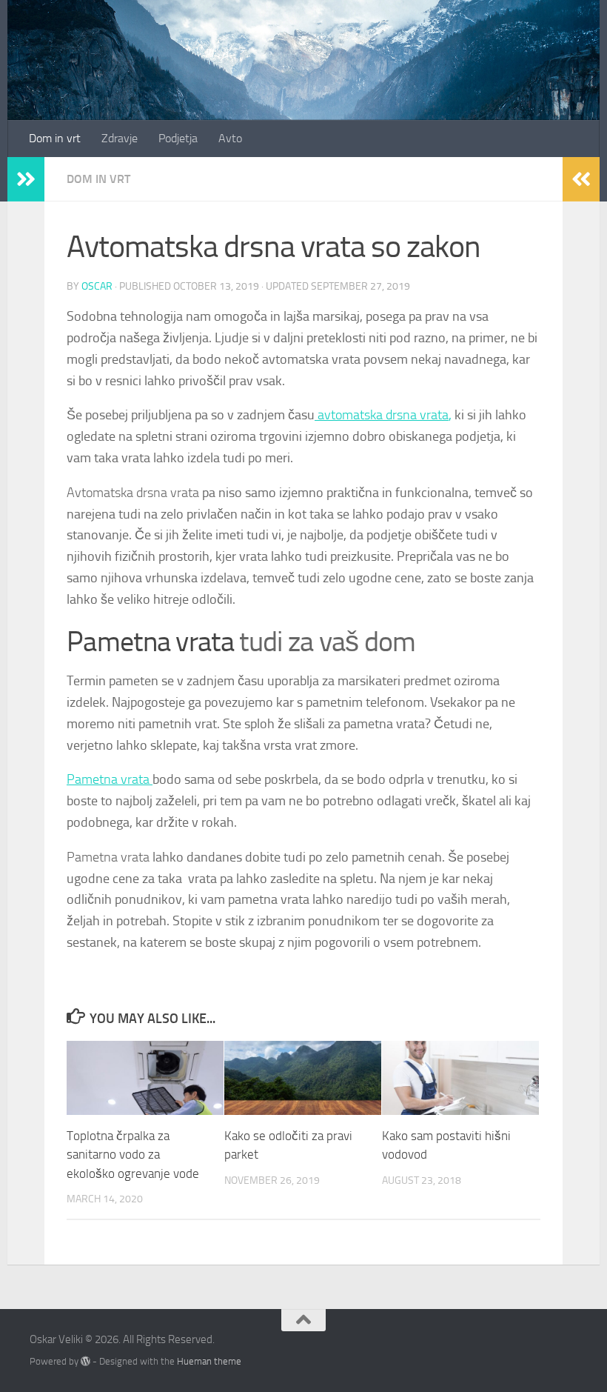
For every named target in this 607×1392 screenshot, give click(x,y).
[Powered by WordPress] (85, 1361)
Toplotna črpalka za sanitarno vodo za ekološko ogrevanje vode (133, 1154)
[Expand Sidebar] (25, 179)
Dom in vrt (55, 138)
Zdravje (119, 138)
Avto (230, 138)
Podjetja (178, 138)
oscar (97, 286)
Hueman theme (209, 1361)
